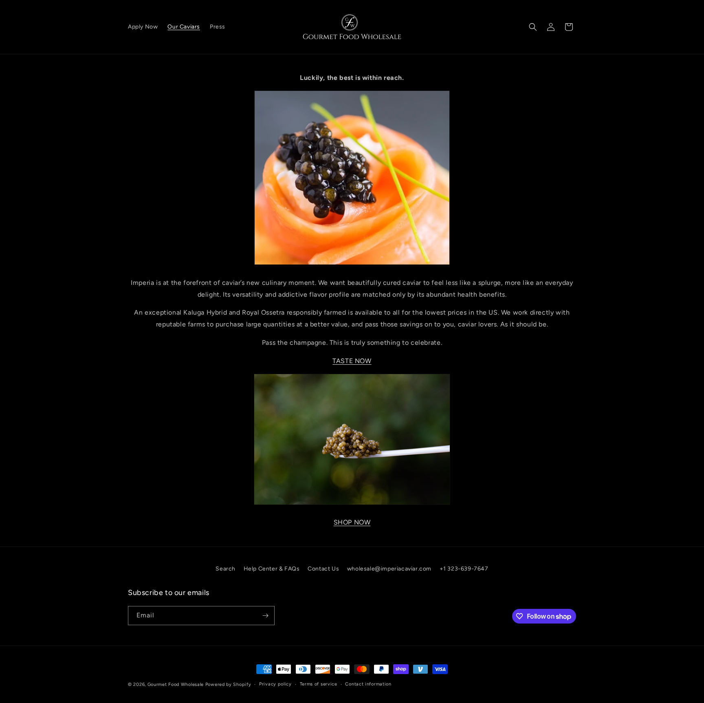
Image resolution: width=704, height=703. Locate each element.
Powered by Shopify (228, 684)
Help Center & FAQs (272, 568)
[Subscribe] (265, 615)
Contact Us (323, 568)
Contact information (368, 684)
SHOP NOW (352, 522)
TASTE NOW (351, 361)
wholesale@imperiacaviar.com (389, 568)
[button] (533, 27)
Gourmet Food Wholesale (175, 684)
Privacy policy (275, 684)
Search (225, 568)
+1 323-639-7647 (464, 568)
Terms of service (318, 684)
